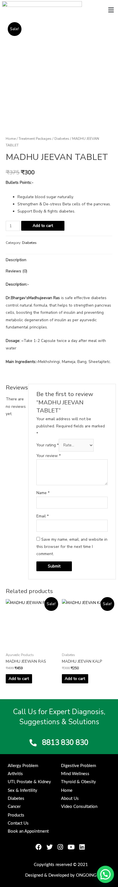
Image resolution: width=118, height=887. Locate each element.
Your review (48, 455)
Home (11, 138)
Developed (58, 875)
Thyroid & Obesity (78, 782)
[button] (111, 10)
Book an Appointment (28, 831)
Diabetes (61, 138)
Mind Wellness (75, 774)
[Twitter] (49, 847)
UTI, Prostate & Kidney (29, 782)
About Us (70, 798)
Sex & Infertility (22, 790)
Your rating (47, 445)
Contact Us (18, 823)
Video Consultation (79, 806)
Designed (34, 875)
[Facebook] (39, 847)
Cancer (14, 806)
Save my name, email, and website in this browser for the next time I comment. (71, 547)
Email (42, 516)
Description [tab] (16, 260)
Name (43, 493)
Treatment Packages (35, 138)
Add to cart (43, 225)
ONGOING (86, 875)
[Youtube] (71, 847)
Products (16, 815)
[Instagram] (60, 847)
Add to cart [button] (19, 678)
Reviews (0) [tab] (16, 271)
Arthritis (15, 774)
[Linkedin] (82, 847)
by (72, 875)
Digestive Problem (78, 766)
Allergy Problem (23, 766)
